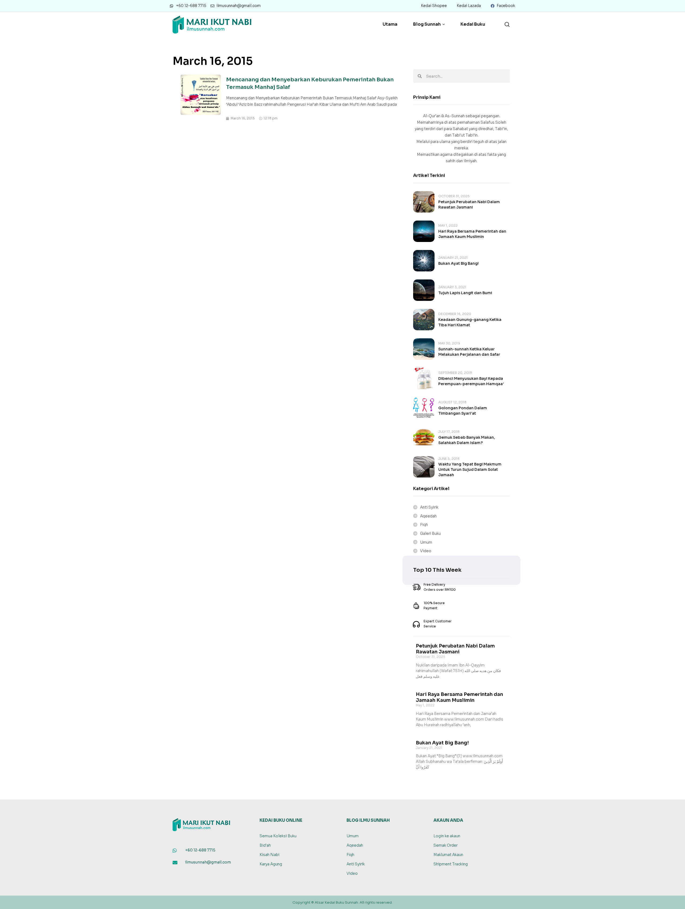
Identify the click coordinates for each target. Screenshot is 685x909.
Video (425, 550)
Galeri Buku (430, 533)
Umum (426, 542)
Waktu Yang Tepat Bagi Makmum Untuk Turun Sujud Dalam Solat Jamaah (469, 469)
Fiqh (424, 524)
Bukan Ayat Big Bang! (458, 263)
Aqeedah (428, 516)
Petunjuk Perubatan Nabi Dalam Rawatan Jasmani (455, 649)
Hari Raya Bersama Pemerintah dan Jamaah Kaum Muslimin (459, 697)
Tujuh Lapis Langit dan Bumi (465, 292)
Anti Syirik (429, 507)
